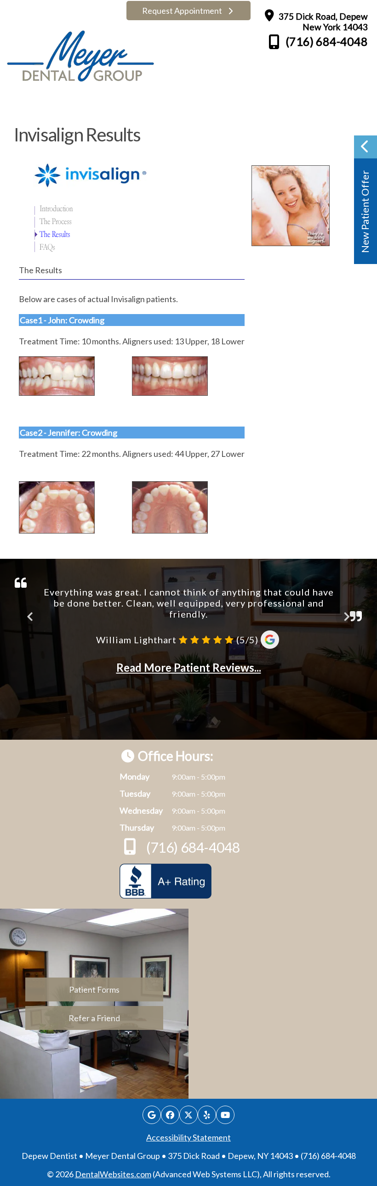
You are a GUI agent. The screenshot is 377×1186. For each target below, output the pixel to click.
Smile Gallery (116, 106)
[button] (365, 199)
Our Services (163, 106)
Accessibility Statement (188, 1137)
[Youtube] (225, 1115)
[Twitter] (188, 1115)
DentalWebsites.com (113, 1174)
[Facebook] (170, 1115)
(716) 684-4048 (325, 41)
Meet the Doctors (68, 106)
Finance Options (210, 106)
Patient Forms (255, 106)
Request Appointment (182, 11)
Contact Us (302, 106)
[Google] (152, 1115)
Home (24, 106)
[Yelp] (207, 1115)
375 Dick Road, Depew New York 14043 (322, 21)
